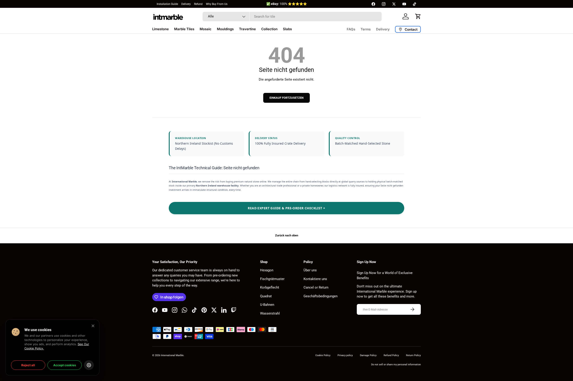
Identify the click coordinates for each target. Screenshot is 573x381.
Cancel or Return (316, 287)
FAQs (351, 29)
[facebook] (373, 4)
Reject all (28, 365)
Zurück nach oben (286, 235)
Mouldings (225, 29)
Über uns (310, 270)
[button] (418, 16)
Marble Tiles (184, 29)
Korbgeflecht (269, 287)
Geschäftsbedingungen (321, 296)
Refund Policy (391, 355)
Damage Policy (368, 355)
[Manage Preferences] (89, 365)
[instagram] (383, 4)
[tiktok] (414, 4)
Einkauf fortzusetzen (286, 97)
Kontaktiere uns (315, 279)
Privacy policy (345, 355)
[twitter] (394, 4)
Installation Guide (167, 4)
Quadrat (266, 296)
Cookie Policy (322, 355)
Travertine (247, 29)
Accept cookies (64, 365)
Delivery (186, 4)
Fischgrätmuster (272, 279)
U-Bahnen (267, 305)
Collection (269, 29)
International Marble (172, 355)
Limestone (160, 29)
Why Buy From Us (216, 4)
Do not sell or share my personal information (396, 364)
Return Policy (413, 355)
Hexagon (266, 270)
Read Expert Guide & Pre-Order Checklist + (286, 208)
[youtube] (404, 4)
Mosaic (206, 29)
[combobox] (292, 16)
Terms (366, 29)
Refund (198, 4)
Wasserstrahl (270, 313)
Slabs (287, 29)
